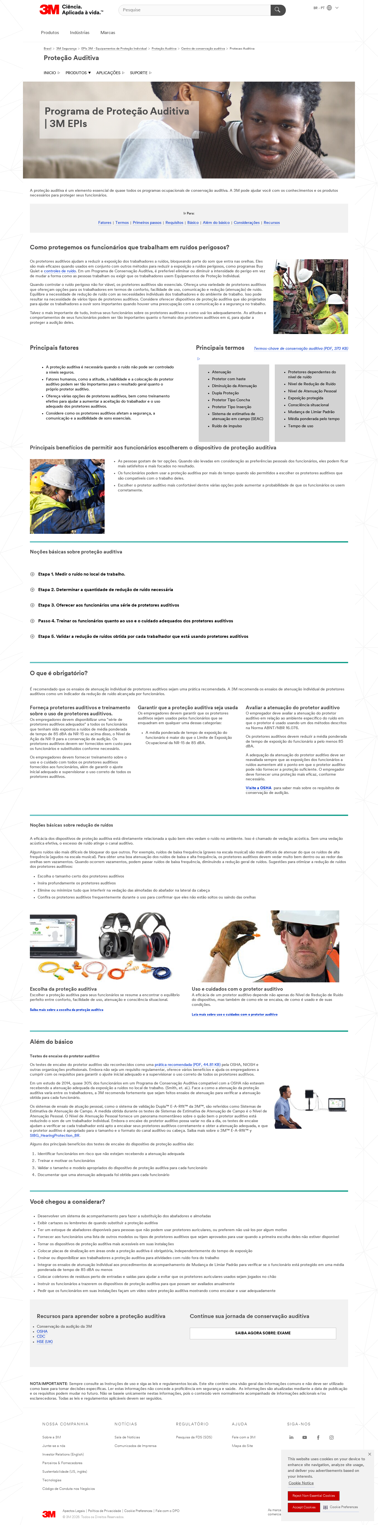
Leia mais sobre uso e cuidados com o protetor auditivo (235, 1014)
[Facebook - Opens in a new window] (318, 1437)
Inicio (50, 73)
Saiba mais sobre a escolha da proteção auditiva (66, 1010)
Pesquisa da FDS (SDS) (194, 1437)
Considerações (247, 223)
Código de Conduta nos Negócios (68, 1489)
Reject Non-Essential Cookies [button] (313, 1496)
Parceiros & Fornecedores (62, 1463)
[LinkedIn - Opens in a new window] (291, 1437)
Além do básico (216, 223)
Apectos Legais (74, 1511)
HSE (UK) (45, 1342)
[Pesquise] (278, 10)
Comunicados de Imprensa (136, 1446)
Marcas (107, 33)
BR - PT (319, 8)
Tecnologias (51, 1480)
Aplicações (108, 73)
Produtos (50, 33)
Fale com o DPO (168, 1511)
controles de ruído (60, 271)
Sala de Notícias (127, 1437)
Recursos (272, 223)
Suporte (138, 73)
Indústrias (79, 33)
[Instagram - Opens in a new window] (331, 1437)
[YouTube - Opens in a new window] (305, 1437)
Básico (193, 223)
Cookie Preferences (138, 1511)
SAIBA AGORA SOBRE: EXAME (263, 1333)
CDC (41, 1337)
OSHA (42, 1332)
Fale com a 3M (243, 1437)
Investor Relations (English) (63, 1454)
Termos (122, 223)
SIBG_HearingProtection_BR (54, 1136)
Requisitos (174, 223)
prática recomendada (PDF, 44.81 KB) (188, 1065)
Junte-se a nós (53, 1446)
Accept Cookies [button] (303, 1507)
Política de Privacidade (104, 1511)
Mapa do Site (242, 1446)
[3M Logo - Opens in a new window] (71, 10)
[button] (340, 1507)
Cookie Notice (301, 1483)
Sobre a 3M (51, 1437)
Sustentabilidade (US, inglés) (64, 1472)
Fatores (104, 223)
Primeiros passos (147, 223)
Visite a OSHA (258, 788)
